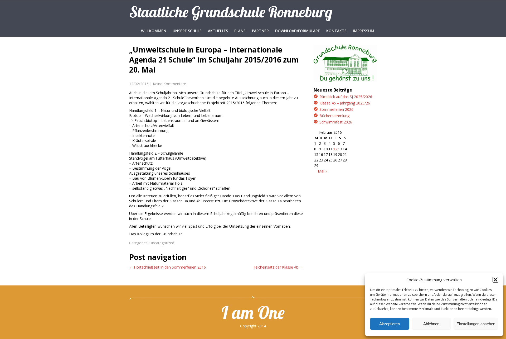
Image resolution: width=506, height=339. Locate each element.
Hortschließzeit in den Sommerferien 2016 (167, 267)
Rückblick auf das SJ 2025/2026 (345, 96)
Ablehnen (431, 324)
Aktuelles (218, 30)
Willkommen (153, 30)
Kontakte (336, 30)
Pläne (240, 30)
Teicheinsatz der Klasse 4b (278, 267)
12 (335, 148)
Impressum (363, 30)
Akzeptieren (389, 324)
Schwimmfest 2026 (335, 122)
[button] (495, 279)
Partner (260, 30)
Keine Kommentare (169, 83)
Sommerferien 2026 (336, 109)
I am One (253, 312)
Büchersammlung (334, 115)
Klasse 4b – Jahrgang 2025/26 (344, 103)
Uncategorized (161, 242)
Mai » (322, 171)
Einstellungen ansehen (475, 324)
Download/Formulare (297, 30)
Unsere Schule (187, 30)
